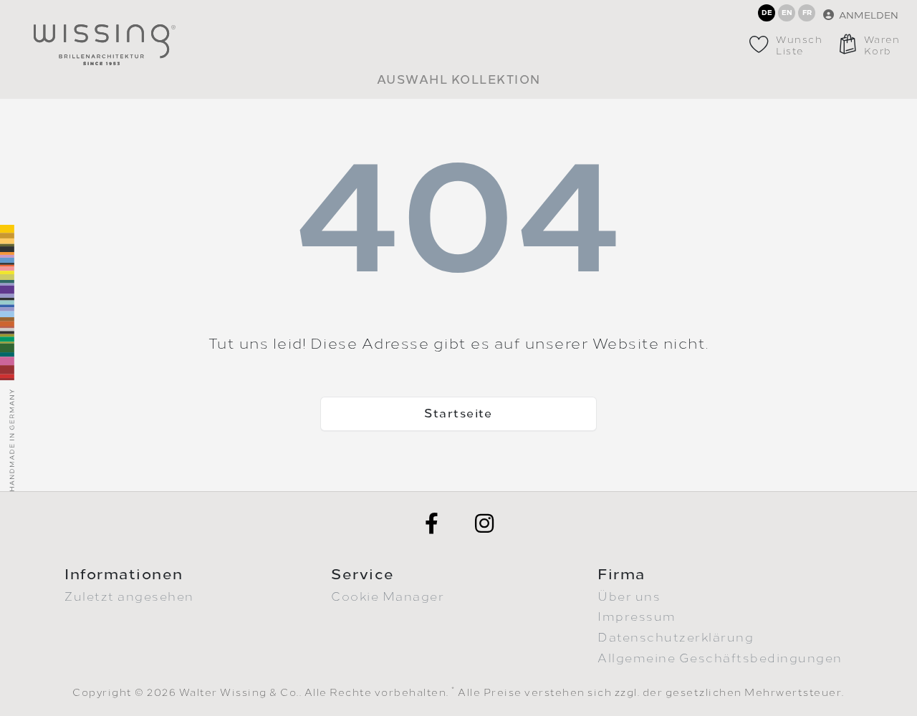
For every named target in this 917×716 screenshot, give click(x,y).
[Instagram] (485, 523)
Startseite (458, 413)
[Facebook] (432, 523)
